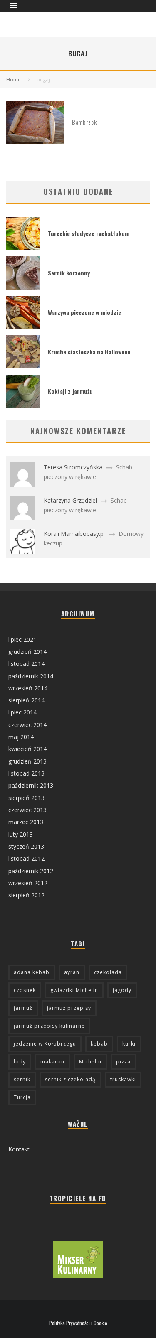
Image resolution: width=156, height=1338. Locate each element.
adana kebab (32, 972)
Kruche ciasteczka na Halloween (89, 351)
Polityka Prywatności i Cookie (78, 1323)
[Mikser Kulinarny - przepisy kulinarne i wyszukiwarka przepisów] (78, 1276)
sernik (22, 1079)
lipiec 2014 (22, 712)
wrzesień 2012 (27, 883)
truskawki (123, 1079)
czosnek (25, 990)
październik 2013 (30, 785)
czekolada (108, 972)
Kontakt (19, 1149)
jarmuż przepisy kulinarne (49, 1025)
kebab (99, 1043)
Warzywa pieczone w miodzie (84, 312)
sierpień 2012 (26, 895)
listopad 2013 (26, 773)
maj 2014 (21, 737)
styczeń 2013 (26, 846)
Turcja (22, 1097)
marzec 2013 (25, 822)
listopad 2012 (26, 858)
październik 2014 (30, 676)
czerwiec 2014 (27, 725)
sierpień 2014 (26, 700)
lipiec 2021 (22, 639)
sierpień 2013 (26, 798)
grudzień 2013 (27, 761)
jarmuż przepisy (69, 1007)
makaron (52, 1061)
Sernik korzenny (69, 272)
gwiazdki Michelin (74, 990)
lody (20, 1061)
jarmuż (23, 1007)
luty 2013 (20, 834)
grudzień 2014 (27, 651)
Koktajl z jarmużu (70, 391)
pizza (123, 1061)
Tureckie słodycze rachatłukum (88, 233)
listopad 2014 (26, 664)
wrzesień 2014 (27, 688)
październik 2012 (30, 871)
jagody (122, 990)
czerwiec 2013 (27, 810)
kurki (129, 1043)
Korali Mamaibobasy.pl (74, 534)
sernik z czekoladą (70, 1079)
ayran (71, 972)
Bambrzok (84, 122)
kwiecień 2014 (27, 749)
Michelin (90, 1061)
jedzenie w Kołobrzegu (45, 1043)
